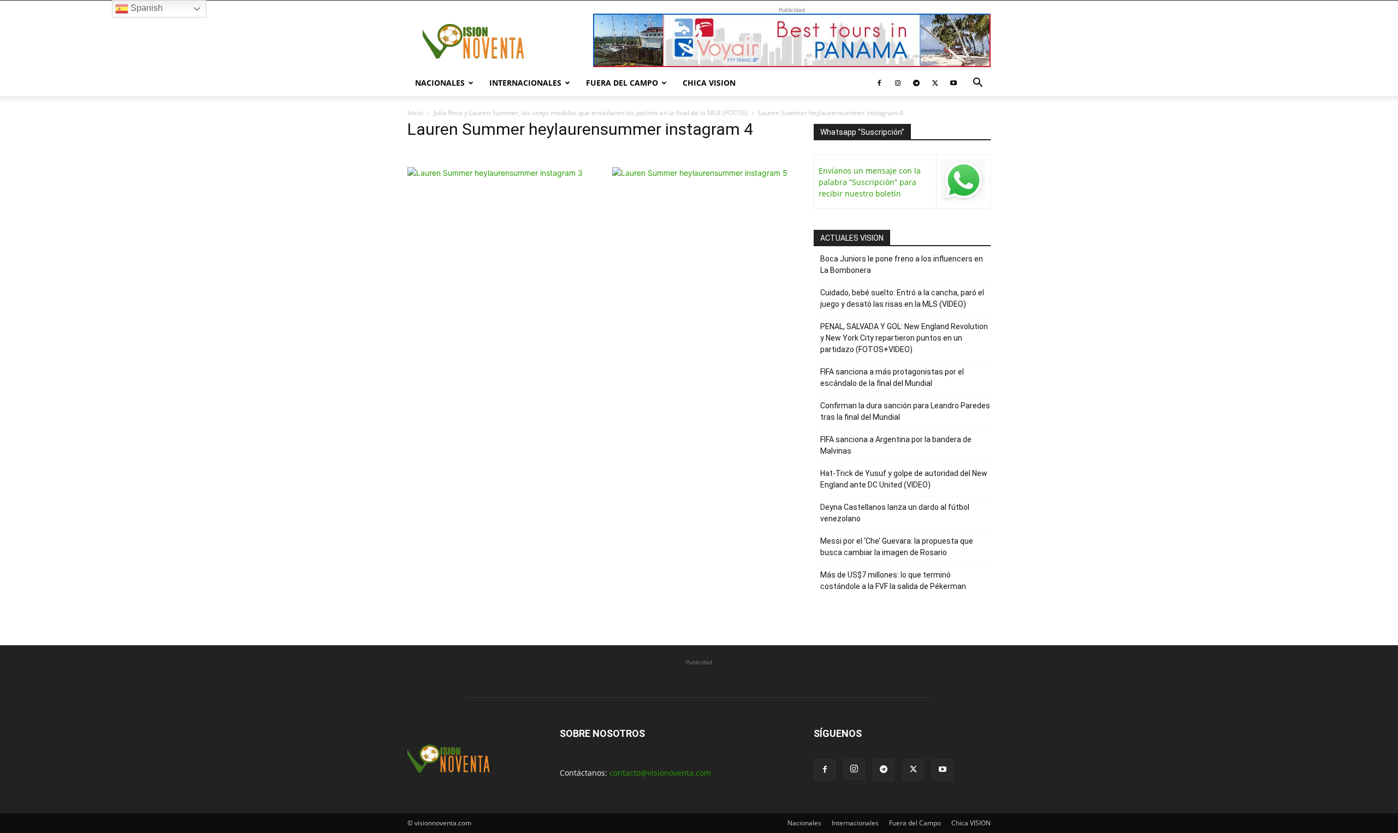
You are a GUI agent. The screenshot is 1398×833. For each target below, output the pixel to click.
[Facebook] (879, 83)
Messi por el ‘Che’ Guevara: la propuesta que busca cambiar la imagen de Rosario (896, 547)
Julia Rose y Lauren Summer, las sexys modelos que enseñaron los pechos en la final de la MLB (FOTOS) (591, 112)
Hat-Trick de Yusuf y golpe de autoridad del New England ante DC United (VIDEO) (903, 479)
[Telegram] (916, 83)
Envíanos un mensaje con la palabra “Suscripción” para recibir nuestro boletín (870, 182)
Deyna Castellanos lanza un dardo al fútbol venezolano (894, 513)
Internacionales (525, 83)
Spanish (145, 8)
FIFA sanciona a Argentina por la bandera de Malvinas (896, 445)
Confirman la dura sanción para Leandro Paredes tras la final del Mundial (905, 411)
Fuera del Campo (622, 83)
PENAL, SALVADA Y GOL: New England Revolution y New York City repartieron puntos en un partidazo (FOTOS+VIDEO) (904, 338)
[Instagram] (898, 83)
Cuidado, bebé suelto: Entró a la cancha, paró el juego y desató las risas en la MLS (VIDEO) (902, 298)
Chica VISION (709, 83)
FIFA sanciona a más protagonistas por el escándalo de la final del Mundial (892, 377)
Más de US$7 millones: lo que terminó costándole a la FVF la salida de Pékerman (893, 580)
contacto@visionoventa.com (660, 772)
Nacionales (440, 83)
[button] (977, 84)
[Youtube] (953, 83)
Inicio (415, 112)
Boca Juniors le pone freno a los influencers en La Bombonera (901, 264)
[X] (935, 83)
